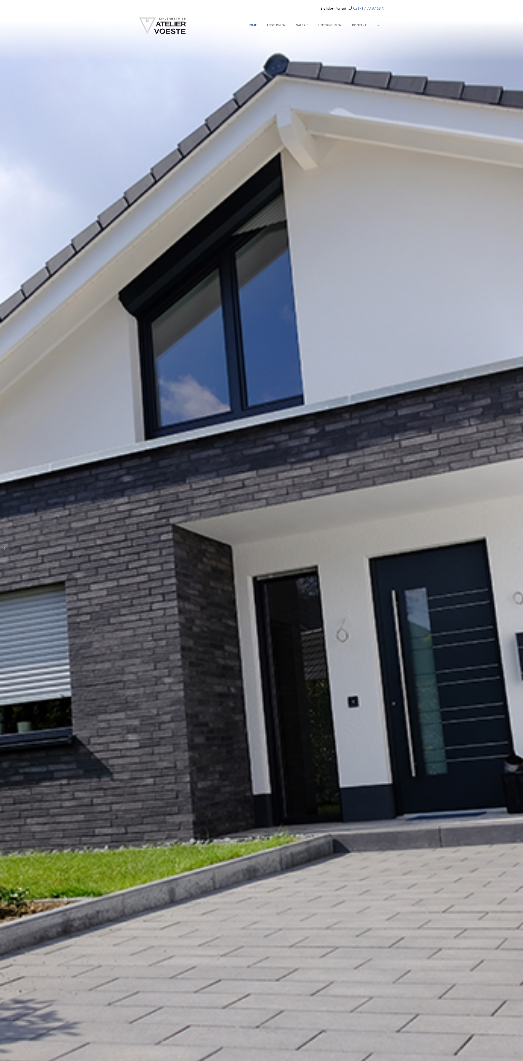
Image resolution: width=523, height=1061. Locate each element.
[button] (4, 548)
